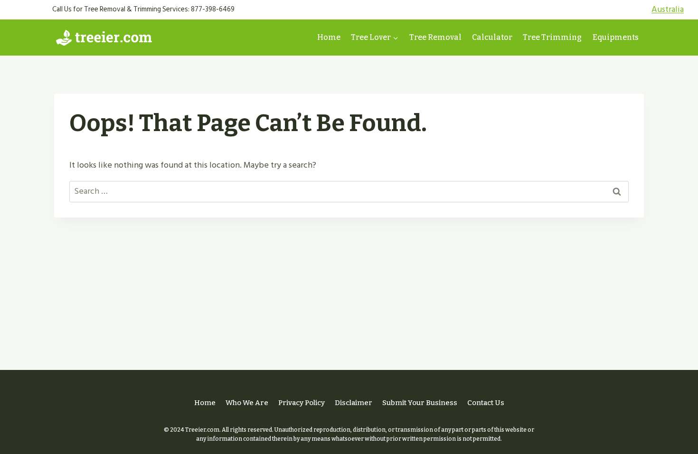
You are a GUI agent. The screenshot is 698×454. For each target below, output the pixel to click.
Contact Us (485, 402)
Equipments (616, 37)
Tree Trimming (552, 37)
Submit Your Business (419, 402)
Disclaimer (353, 402)
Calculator (492, 37)
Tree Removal (435, 37)
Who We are (247, 402)
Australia (667, 9)
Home (328, 37)
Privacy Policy (301, 402)
